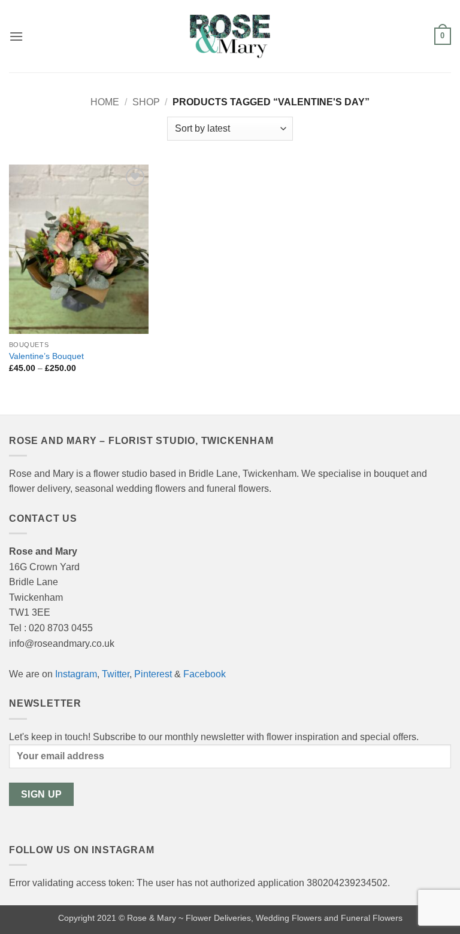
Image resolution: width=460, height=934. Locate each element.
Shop (146, 102)
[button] (16, 36)
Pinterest (153, 674)
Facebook (204, 674)
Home (104, 102)
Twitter (115, 674)
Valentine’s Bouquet (46, 356)
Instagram (76, 674)
